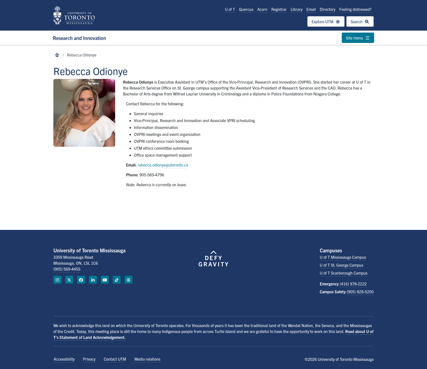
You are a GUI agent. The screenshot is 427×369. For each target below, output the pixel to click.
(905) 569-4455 (66, 268)
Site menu (355, 37)
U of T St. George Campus (341, 264)
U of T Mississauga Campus (343, 257)
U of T (230, 9)
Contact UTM (115, 358)
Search (357, 21)
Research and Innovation (79, 38)
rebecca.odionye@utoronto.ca (163, 164)
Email (311, 9)
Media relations (147, 358)
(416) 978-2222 (353, 283)
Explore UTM (323, 21)
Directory (327, 9)
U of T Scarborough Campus (343, 272)
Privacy (89, 358)
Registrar (279, 9)
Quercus (246, 9)
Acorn (262, 9)
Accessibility (64, 358)
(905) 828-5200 (360, 291)
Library (296, 9)
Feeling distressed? (355, 9)
